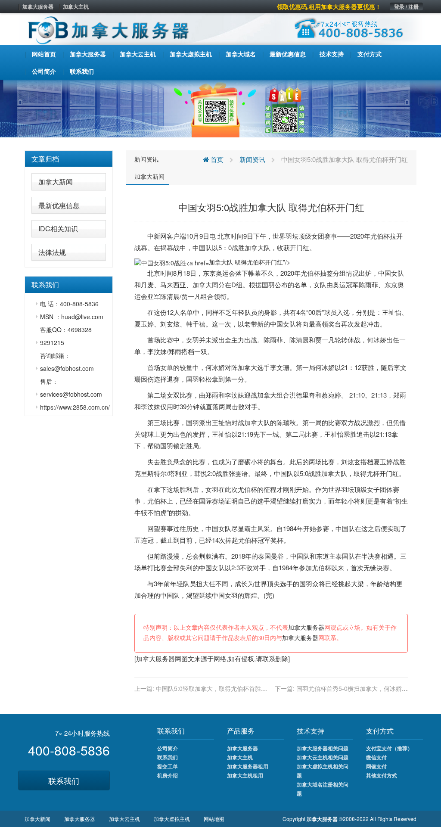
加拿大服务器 (37, 6)
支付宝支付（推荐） (389, 748)
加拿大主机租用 (245, 775)
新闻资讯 (146, 159)
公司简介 (167, 748)
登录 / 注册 (406, 6)
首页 (216, 159)
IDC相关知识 (58, 228)
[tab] (68, 159)
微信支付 (376, 757)
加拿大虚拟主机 (172, 818)
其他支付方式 (381, 775)
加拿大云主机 (124, 818)
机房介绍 (167, 775)
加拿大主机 (76, 6)
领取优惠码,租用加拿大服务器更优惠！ (329, 6)
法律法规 (52, 252)
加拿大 (254, 247)
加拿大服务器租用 (247, 766)
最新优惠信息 (59, 205)
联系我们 (63, 780)
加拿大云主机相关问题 (322, 757)
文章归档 (45, 159)
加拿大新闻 (55, 182)
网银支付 (376, 766)
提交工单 (167, 766)
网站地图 (214, 818)
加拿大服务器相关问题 (322, 748)
